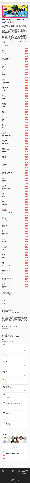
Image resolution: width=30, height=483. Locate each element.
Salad (3, 66)
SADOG (3, 79)
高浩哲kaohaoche (5, 114)
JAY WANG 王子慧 (5, 87)
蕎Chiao (3, 95)
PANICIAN (4, 74)
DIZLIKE (3, 132)
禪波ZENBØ (4, 220)
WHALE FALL (4, 177)
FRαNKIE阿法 (4, 156)
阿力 (3, 124)
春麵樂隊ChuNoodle (5, 58)
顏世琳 (3, 262)
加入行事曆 (15, 447)
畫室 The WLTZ (4, 140)
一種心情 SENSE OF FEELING (7, 106)
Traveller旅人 (4, 185)
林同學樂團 (4, 169)
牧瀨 (3, 249)
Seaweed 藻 (4, 175)
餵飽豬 (3, 50)
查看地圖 (12, 22)
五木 (3, 217)
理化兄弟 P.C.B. (4, 283)
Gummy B (3, 63)
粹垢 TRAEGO (4, 127)
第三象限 (3, 209)
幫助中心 (17, 473)
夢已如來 (3, 148)
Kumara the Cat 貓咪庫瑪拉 (6, 188)
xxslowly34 (4, 246)
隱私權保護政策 (18, 470)
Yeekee (3, 90)
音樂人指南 (8, 470)
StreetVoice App (16, 479)
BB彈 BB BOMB (4, 151)
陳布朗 (3, 281)
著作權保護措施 (18, 471)
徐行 (3, 111)
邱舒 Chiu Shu (4, 233)
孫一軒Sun (4, 241)
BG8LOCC (4, 167)
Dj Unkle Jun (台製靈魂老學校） (7, 278)
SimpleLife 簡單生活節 (23, 473)
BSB (3, 159)
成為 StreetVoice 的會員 (10, 341)
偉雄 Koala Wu (4, 270)
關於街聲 (3, 470)
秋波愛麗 (3, 103)
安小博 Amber (4, 238)
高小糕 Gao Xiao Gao (5, 273)
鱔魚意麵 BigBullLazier (5, 286)
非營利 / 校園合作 (13, 471)
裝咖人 (3, 201)
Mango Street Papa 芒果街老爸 (7, 212)
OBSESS (3, 53)
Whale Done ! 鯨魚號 (5, 143)
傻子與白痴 (4, 61)
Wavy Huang (4, 257)
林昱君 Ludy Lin (4, 228)
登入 (5, 341)
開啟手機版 (13, 479)
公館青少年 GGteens (5, 98)
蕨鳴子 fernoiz (4, 193)
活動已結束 (15, 445)
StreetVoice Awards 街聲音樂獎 (24, 470)
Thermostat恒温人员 (5, 82)
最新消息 (3, 471)
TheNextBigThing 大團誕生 (24, 471)
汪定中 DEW (4, 230)
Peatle (3, 116)
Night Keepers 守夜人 (5, 180)
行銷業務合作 (13, 470)
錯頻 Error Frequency (5, 265)
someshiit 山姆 (4, 225)
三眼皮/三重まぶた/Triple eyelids (7, 172)
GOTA (3, 196)
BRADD (3, 222)
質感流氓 (3, 119)
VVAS (3, 71)
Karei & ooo (4, 254)
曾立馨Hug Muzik (5, 204)
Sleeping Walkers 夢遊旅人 (6, 135)
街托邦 (7, 471)
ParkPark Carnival (23, 474)
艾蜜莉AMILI (4, 164)
